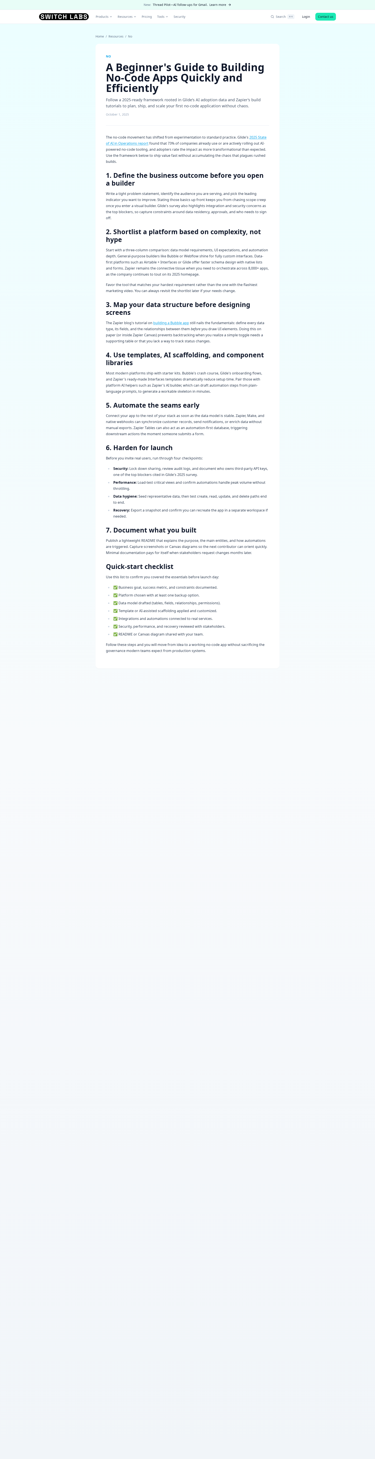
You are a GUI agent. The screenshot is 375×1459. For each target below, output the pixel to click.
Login (306, 17)
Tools (160, 17)
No (130, 36)
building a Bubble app (171, 322)
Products (102, 17)
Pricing (147, 17)
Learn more (217, 5)
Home (99, 36)
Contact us (325, 17)
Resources (125, 17)
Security (179, 17)
